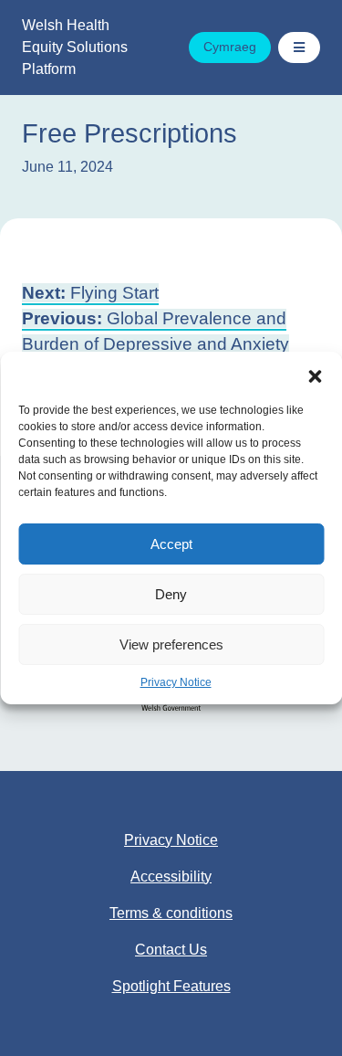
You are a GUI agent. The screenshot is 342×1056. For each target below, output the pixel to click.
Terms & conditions (171, 913)
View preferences (171, 644)
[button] (315, 374)
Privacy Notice (176, 682)
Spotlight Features (171, 986)
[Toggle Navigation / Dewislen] (299, 47)
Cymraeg (229, 46)
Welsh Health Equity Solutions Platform (75, 47)
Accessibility (171, 876)
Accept (171, 544)
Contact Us (171, 949)
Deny (171, 594)
